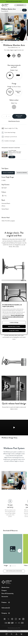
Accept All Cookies (14, 330)
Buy (24, 10)
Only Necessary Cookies (14, 326)
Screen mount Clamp (18, 91)
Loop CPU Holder (12, 150)
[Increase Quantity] (9, 116)
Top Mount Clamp (10, 91)
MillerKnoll (14, 631)
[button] (6, 551)
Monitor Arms (5, 587)
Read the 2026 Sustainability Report (14, 1)
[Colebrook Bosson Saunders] (5, 5)
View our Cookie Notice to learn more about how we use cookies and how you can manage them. (13, 317)
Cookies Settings (14, 322)
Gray (14, 107)
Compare (4, 590)
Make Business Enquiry (14, 121)
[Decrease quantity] (3, 116)
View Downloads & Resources (14, 571)
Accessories (5, 596)
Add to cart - (19, 116)
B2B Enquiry (20, 5)
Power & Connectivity (7, 593)
